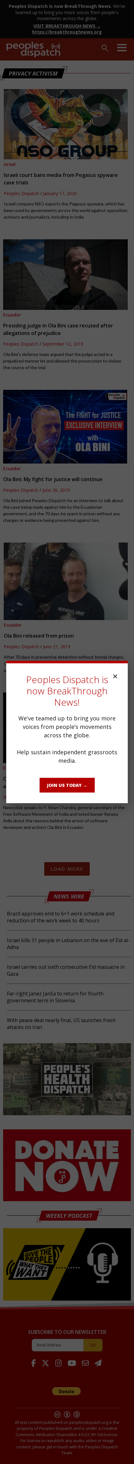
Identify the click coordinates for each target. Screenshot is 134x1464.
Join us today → (67, 785)
